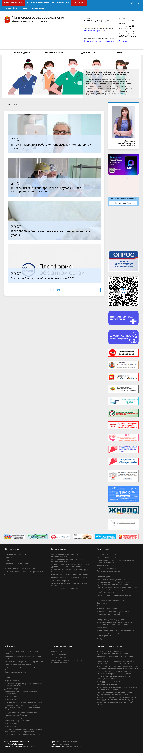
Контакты (8, 566)
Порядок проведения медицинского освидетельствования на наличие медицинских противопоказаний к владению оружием (115, 622)
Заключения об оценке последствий (18, 721)
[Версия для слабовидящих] (132, 3)
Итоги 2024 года (10, 724)
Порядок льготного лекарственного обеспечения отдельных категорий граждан (23, 714)
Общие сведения (21, 52)
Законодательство (55, 52)
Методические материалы (107, 684)
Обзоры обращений (58, 657)
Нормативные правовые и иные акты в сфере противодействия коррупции (114, 677)
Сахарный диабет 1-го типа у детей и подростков (23, 702)
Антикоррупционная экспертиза (109, 681)
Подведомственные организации (17, 563)
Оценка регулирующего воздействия (111, 633)
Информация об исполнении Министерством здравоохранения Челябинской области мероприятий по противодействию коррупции (115, 653)
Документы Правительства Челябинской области (70, 575)
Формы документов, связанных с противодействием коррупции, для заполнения (117, 688)
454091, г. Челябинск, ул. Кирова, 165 (68, 742)
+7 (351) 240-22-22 (126, 21)
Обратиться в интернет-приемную (99, 41)
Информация (122, 52)
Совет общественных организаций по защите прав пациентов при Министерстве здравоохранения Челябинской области (117, 590)
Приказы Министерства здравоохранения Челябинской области (67, 555)
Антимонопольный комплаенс (108, 609)
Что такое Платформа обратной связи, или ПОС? (43, 278)
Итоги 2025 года (10, 726)
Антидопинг (101, 639)
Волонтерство (102, 603)
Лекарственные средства (106, 568)
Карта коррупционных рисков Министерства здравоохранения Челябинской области (114, 693)
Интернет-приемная (59, 654)
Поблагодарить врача (61, 3)
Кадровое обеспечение (106, 565)
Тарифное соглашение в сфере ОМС (65, 588)
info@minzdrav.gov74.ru (73, 746)
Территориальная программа (108, 571)
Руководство (9, 560)
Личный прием (56, 651)
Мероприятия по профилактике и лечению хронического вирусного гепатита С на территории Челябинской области (24, 707)
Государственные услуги (106, 557)
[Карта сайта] (126, 3)
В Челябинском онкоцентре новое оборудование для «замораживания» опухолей (46, 189)
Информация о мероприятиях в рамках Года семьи (24, 718)
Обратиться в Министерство (38, 3)
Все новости (54, 290)
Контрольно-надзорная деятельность (111, 580)
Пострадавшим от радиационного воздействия (22, 734)
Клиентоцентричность (105, 627)
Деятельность (88, 52)
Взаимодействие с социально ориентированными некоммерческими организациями (23, 663)
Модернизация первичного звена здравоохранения (117, 630)
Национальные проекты (106, 554)
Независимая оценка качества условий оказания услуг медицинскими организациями (116, 599)
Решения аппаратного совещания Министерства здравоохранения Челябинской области (70, 565)
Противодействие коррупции (15, 8)
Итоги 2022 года (10, 697)
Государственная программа (108, 574)
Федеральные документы (60, 580)
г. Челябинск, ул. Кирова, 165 (96, 21)
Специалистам (10, 675)
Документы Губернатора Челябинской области (69, 578)
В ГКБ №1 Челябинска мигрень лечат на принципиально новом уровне (52, 233)
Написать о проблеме (123, 203)
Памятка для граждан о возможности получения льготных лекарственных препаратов (23, 730)
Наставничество (37, 8)
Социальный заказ (104, 617)
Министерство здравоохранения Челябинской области (38, 19)
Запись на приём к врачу (13, 3)
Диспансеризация (104, 636)
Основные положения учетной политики (20, 569)
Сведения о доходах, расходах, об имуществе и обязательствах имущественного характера (115, 672)
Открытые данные (11, 681)
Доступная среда (103, 577)
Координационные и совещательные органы (114, 595)
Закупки (100, 606)
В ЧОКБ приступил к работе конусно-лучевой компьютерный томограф (51, 146)
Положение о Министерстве (15, 554)
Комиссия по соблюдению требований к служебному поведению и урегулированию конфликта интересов (117, 667)
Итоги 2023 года (10, 699)
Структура (8, 557)
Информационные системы (15, 672)
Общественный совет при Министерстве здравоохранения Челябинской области (113, 583)
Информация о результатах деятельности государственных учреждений (113, 613)
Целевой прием (79, 3)
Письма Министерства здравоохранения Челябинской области (66, 560)
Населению (8, 678)
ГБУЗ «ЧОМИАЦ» (28, 746)
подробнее (120, 93)
